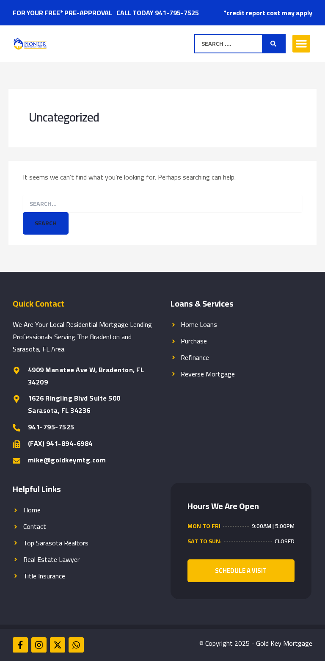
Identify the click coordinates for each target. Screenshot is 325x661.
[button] (301, 44)
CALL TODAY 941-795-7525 (157, 12)
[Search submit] (273, 44)
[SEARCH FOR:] (162, 203)
